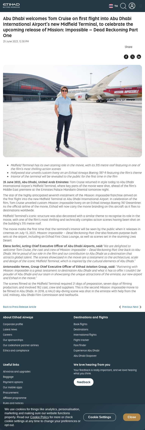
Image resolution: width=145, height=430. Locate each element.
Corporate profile (13, 324)
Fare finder (80, 345)
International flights (85, 334)
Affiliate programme (14, 398)
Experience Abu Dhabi (86, 350)
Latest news (10, 329)
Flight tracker (81, 340)
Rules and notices (13, 403)
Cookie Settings (99, 417)
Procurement (11, 392)
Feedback (83, 382)
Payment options (13, 382)
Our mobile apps (12, 387)
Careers (7, 334)
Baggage (8, 376)
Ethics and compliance (16, 350)
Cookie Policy (39, 417)
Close (132, 417)
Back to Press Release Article (19, 307)
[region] (72, 417)
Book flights (80, 324)
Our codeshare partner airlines (21, 345)
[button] (113, 6)
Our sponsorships (13, 340)
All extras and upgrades (16, 371)
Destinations (81, 329)
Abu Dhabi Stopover (85, 355)
